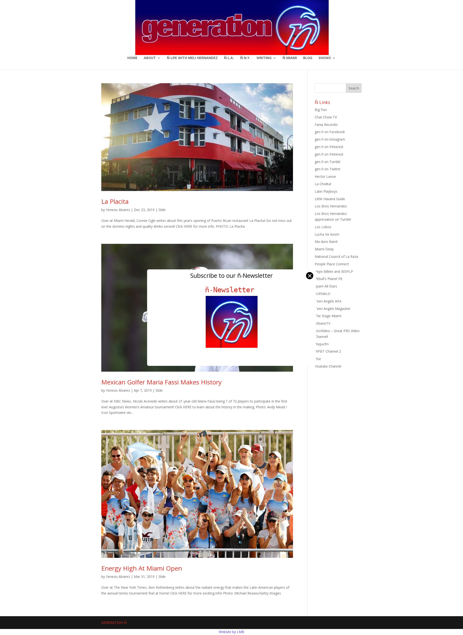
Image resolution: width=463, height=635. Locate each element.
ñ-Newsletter (231, 290)
